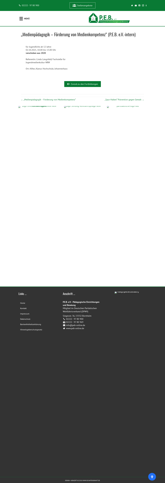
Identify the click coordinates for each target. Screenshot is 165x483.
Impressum (24, 313)
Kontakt (23, 308)
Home (22, 303)
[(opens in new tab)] (127, 196)
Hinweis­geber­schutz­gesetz (31, 329)
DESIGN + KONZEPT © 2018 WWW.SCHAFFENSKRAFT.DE (82, 480)
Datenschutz (25, 319)
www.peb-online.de (74, 328)
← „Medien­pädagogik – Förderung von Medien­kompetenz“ (48, 99)
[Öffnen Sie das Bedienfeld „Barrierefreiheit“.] (152, 477)
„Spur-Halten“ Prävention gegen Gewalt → (124, 99)
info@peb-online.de (75, 325)
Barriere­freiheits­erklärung (30, 324)
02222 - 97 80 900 (30, 5)
